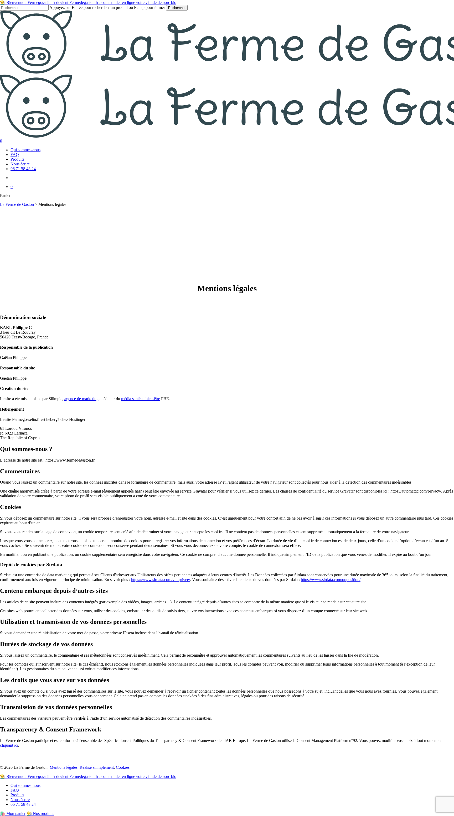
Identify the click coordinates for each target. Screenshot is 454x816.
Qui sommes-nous (25, 785)
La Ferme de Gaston (17, 204)
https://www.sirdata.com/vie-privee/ (160, 579)
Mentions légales (64, 767)
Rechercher (176, 8)
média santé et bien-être (140, 398)
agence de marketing (81, 398)
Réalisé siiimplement (97, 767)
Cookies (123, 767)
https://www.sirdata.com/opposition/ (330, 579)
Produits (17, 795)
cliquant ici (9, 745)
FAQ (15, 790)
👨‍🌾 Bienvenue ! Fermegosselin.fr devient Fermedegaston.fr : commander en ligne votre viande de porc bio (88, 2)
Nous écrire (20, 799)
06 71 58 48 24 (23, 804)
